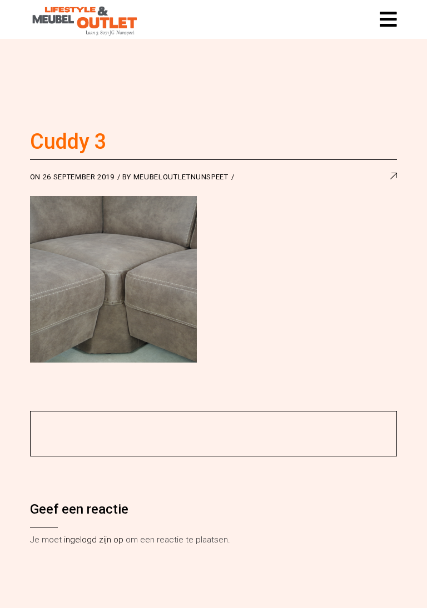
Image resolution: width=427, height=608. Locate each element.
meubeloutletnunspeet (181, 177)
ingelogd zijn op (93, 540)
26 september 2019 (79, 177)
